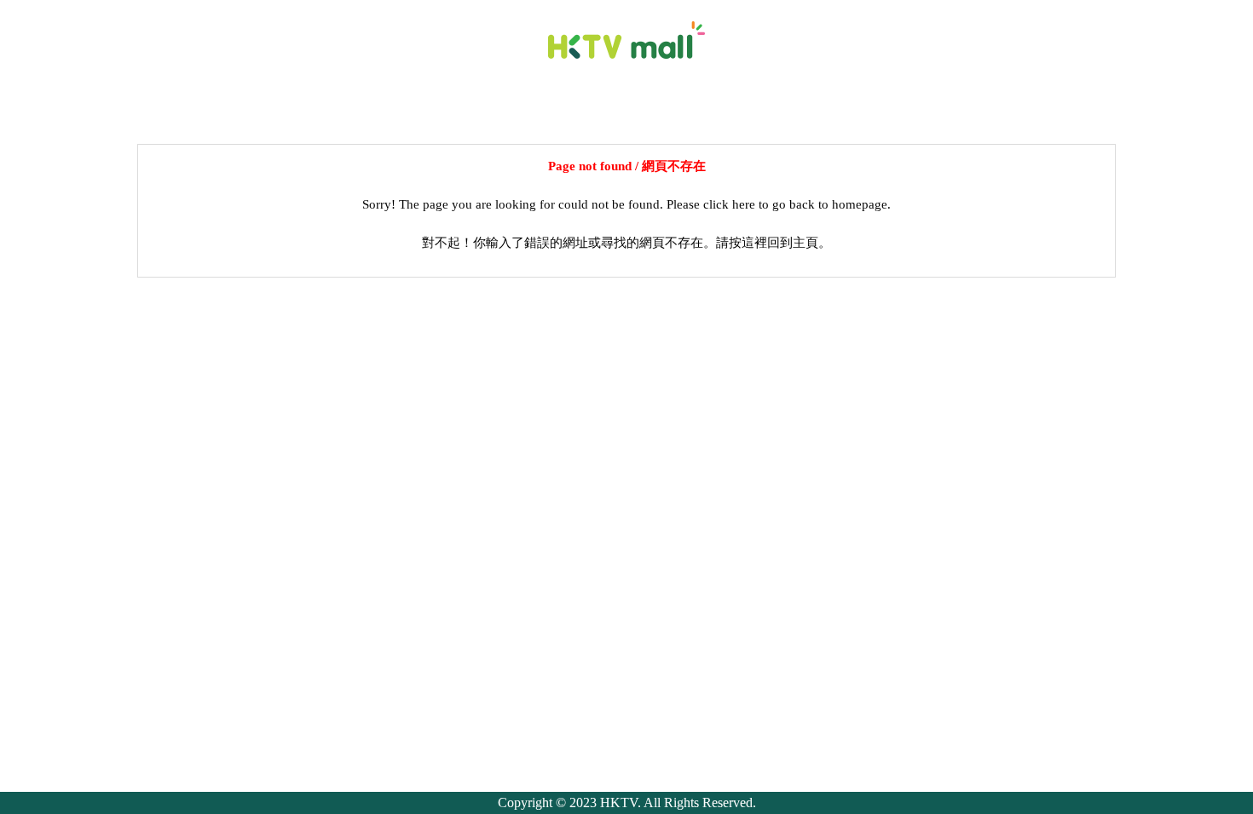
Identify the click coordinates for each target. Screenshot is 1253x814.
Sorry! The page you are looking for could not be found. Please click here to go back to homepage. (626, 204)
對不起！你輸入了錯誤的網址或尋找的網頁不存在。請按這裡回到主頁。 (626, 242)
